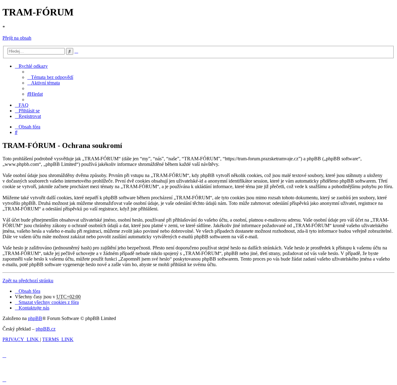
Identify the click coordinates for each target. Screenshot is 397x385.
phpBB (35, 318)
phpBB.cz (46, 328)
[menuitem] (50, 77)
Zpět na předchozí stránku (27, 280)
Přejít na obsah (16, 38)
